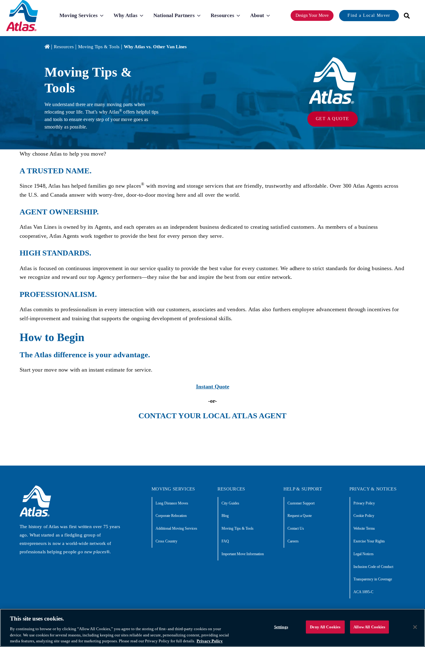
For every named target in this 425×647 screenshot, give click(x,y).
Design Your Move (312, 15)
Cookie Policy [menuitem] (363, 515)
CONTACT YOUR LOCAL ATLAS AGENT (212, 415)
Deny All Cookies (325, 627)
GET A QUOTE (332, 118)
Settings (281, 627)
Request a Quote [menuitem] (299, 515)
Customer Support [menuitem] (301, 503)
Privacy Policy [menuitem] (364, 503)
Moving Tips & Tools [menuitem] (238, 528)
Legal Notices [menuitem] (363, 554)
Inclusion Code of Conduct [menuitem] (373, 567)
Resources (64, 46)
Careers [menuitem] (293, 541)
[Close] (415, 627)
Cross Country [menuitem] (166, 541)
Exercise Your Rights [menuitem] (369, 541)
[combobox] (404, 15)
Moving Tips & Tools (98, 46)
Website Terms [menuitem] (364, 528)
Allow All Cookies (369, 627)
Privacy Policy (210, 640)
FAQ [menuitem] (225, 541)
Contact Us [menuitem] (295, 528)
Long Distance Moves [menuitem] (172, 503)
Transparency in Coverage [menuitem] (372, 579)
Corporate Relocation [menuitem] (171, 515)
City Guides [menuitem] (230, 503)
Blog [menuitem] (225, 515)
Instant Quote (212, 386)
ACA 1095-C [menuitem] (363, 592)
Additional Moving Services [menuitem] (176, 528)
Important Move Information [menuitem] (243, 554)
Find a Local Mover (369, 15)
